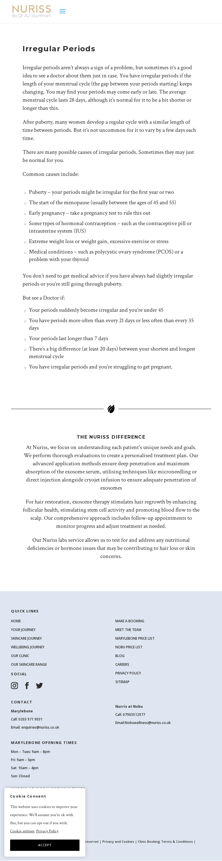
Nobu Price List (129, 647)
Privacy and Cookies (118, 841)
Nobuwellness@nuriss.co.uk (148, 722)
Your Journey (23, 629)
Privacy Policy (128, 673)
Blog (120, 655)
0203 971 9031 (30, 719)
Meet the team (128, 629)
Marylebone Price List (135, 638)
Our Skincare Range (29, 664)
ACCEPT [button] (45, 845)
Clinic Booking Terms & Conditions (165, 841)
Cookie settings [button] (22, 831)
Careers (122, 664)
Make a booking (129, 621)
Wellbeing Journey (28, 647)
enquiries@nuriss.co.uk (40, 727)
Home (16, 621)
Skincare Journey (26, 638)
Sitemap (122, 681)
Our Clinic (20, 655)
